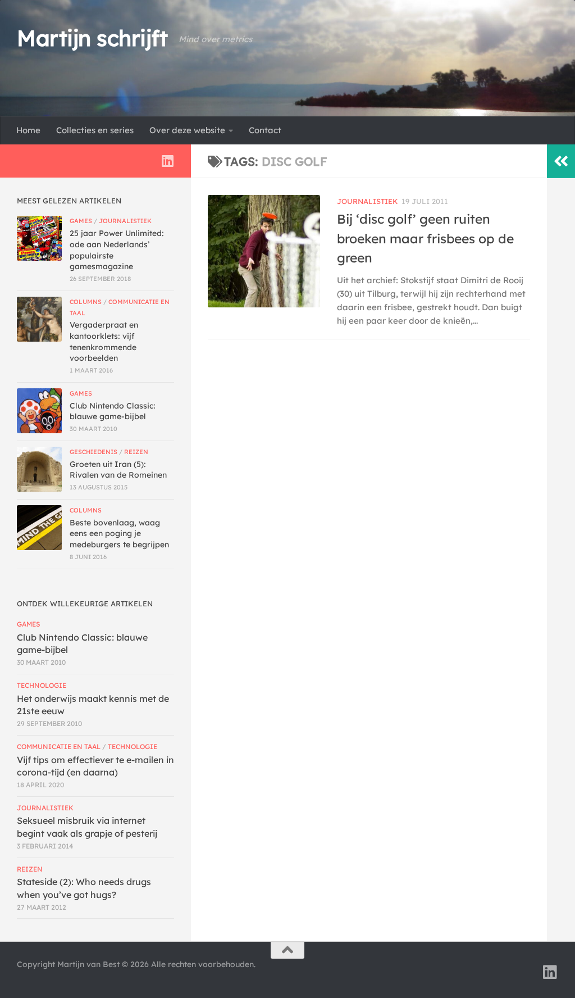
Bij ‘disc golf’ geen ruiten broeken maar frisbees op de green (425, 238)
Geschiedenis (93, 452)
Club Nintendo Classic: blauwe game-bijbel (113, 411)
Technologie (41, 685)
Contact (265, 130)
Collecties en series (95, 130)
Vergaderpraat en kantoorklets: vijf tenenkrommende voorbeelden (104, 341)
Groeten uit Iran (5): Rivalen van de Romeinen (118, 469)
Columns (86, 302)
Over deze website (187, 130)
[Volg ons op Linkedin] (167, 160)
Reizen (136, 452)
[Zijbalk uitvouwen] (561, 161)
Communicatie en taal (59, 746)
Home (28, 130)
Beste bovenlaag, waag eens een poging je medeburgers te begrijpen (119, 534)
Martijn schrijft (92, 38)
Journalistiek (367, 201)
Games (81, 221)
